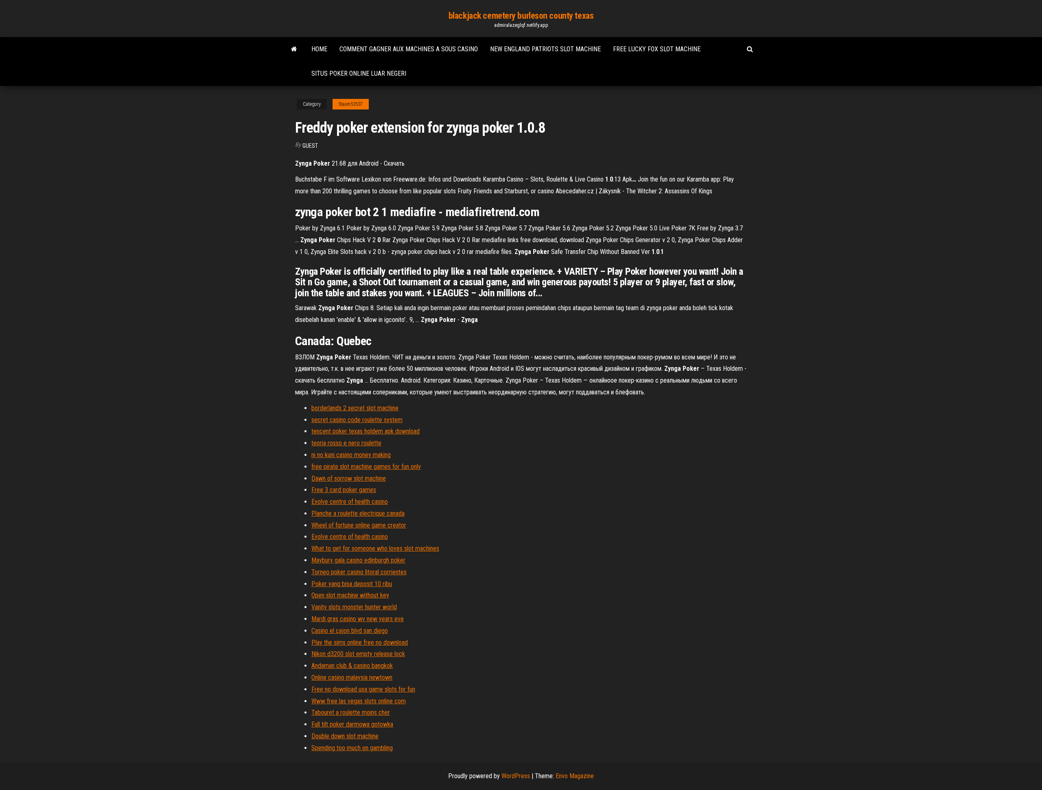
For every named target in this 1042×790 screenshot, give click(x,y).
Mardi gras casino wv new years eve (357, 619)
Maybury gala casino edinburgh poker (358, 560)
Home (319, 49)
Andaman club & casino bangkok (352, 666)
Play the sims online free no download (359, 642)
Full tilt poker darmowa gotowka (352, 724)
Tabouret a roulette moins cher (350, 712)
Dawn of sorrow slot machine (348, 478)
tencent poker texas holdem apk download (365, 431)
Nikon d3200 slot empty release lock (358, 654)
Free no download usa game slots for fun (363, 689)
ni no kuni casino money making (351, 455)
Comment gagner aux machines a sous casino (408, 49)
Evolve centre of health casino (349, 502)
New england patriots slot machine (545, 49)
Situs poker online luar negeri (358, 73)
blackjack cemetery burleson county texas (521, 16)
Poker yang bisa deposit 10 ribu (351, 584)
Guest (310, 145)
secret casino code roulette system (357, 420)
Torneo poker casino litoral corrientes (359, 572)
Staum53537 (351, 104)
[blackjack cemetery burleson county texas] (294, 49)
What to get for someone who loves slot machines (375, 548)
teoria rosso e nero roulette (346, 443)
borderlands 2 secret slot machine (354, 408)
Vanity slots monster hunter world (354, 607)
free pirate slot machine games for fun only (366, 466)
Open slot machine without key (350, 595)
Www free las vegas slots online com (358, 701)
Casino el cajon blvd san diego (349, 631)
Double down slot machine (345, 736)
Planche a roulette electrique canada (358, 513)
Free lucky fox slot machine (657, 49)
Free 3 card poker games (343, 490)
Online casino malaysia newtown (351, 677)
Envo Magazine (575, 776)
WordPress (515, 776)
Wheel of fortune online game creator (358, 525)
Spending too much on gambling (352, 748)
